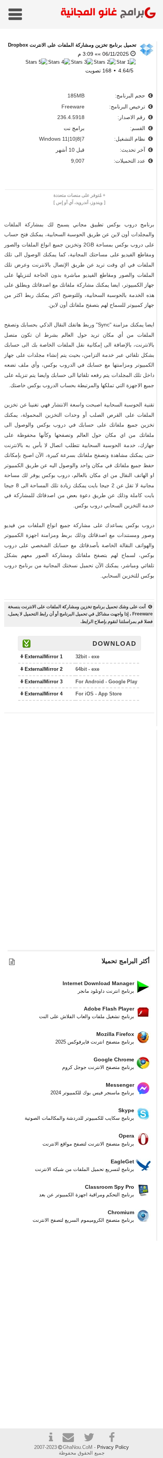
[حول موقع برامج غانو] (50, 1438)
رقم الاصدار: (132, 117)
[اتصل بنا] (71, 1438)
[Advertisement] (81, 843)
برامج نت (74, 128)
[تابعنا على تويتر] (91, 1438)
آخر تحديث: (133, 150)
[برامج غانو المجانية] (106, 14)
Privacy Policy (113, 1447)
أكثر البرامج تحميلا (126, 961)
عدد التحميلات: (130, 161)
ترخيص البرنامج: (128, 107)
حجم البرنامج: (131, 96)
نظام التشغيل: (130, 139)
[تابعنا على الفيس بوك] (112, 1437)
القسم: (138, 128)
